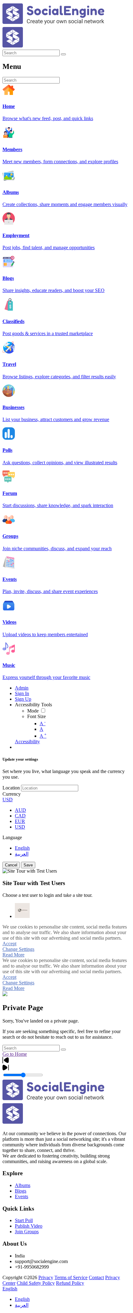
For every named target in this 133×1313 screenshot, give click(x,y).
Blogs (20, 1191)
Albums (22, 1185)
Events (21, 1196)
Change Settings (18, 949)
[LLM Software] (22, 910)
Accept (9, 943)
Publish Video (28, 1226)
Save (28, 865)
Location (11, 787)
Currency (11, 794)
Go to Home (14, 1054)
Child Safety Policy (36, 1283)
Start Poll (24, 1220)
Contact (96, 1277)
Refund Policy (70, 1283)
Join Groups (27, 1231)
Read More (13, 954)
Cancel (11, 865)
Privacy (45, 1277)
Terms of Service (71, 1277)
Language (12, 837)
